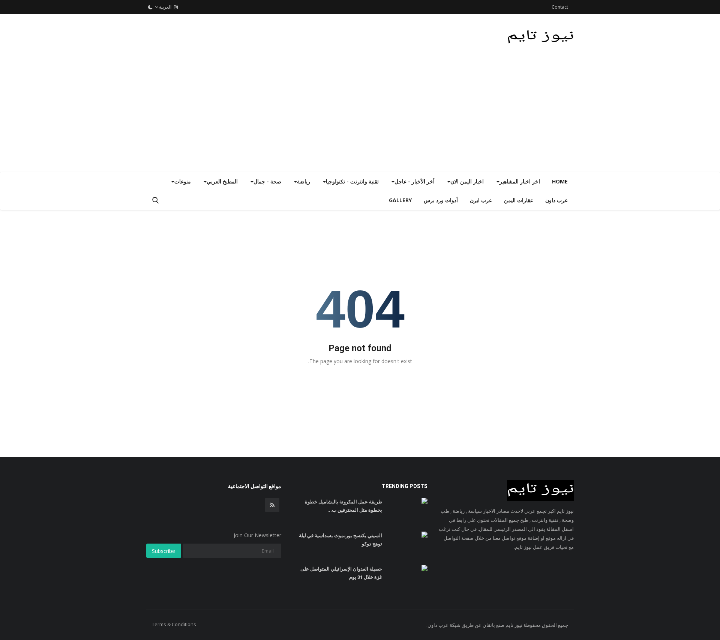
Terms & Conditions (174, 624)
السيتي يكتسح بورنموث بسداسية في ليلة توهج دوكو (340, 540)
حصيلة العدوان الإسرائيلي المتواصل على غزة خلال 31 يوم (341, 573)
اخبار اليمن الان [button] (467, 181)
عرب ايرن (481, 200)
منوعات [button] (182, 181)
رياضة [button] (303, 181)
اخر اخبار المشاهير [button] (520, 181)
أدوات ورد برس (441, 200)
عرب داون (556, 200)
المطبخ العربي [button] (222, 181)
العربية (166, 7)
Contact (560, 7)
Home (560, 181)
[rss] (272, 505)
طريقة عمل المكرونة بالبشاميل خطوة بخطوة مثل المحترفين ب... (343, 506)
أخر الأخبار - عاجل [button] (414, 181)
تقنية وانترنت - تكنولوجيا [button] (352, 181)
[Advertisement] (360, 115)
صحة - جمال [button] (267, 181)
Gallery (400, 200)
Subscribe (163, 550)
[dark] (150, 7)
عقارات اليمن (518, 200)
